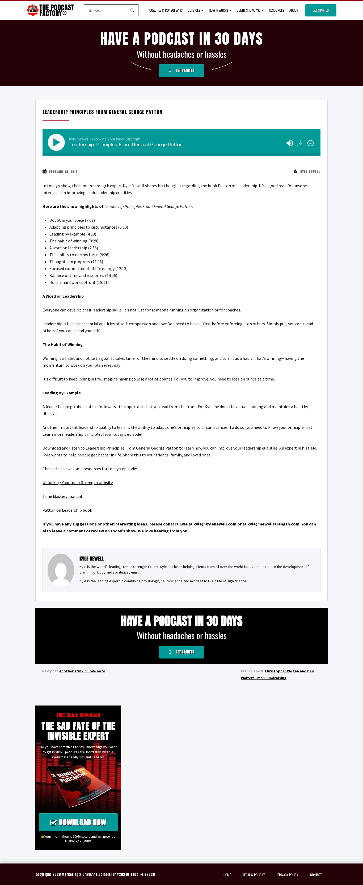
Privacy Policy (287, 874)
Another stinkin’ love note (82, 671)
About (293, 10)
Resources (276, 10)
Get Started (321, 10)
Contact (316, 874)
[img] (310, 143)
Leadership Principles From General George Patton (102, 112)
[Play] (57, 142)
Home (227, 874)
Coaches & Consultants (166, 10)
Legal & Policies (254, 874)
